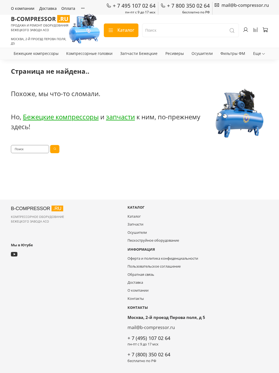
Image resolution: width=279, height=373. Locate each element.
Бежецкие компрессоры (36, 53)
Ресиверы (174, 53)
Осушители (202, 53)
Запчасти (135, 224)
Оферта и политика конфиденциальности (163, 258)
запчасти (120, 116)
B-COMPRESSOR (39, 19)
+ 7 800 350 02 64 (188, 5)
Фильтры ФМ (232, 53)
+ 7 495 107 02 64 (134, 5)
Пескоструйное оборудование (153, 240)
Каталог (125, 30)
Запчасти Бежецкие (138, 53)
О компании (22, 8)
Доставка (48, 8)
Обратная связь (141, 274)
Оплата (68, 8)
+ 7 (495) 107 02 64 (149, 338)
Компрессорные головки (89, 53)
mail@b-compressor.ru (151, 327)
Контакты (136, 298)
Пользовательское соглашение (154, 266)
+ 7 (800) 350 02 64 (149, 354)
